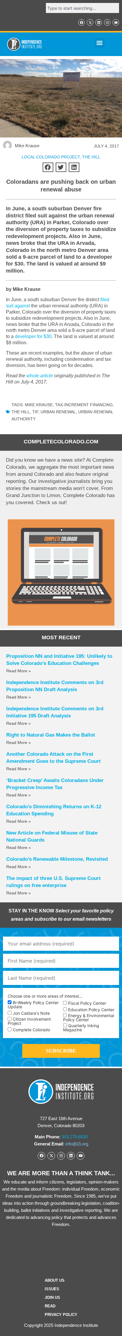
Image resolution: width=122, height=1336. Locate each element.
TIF (35, 411)
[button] (100, 43)
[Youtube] (116, 22)
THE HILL (91, 157)
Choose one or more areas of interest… (45, 996)
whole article (39, 375)
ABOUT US (55, 1280)
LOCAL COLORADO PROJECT (51, 157)
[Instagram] (107, 22)
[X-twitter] (90, 22)
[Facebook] (81, 22)
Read (50, 1306)
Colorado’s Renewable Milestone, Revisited (57, 859)
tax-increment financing (84, 404)
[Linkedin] (98, 22)
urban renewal (58, 411)
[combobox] (82, 8)
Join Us (52, 1297)
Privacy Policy (61, 1314)
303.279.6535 (75, 1136)
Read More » (18, 670)
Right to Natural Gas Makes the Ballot (50, 735)
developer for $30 (33, 336)
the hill (21, 411)
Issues (52, 1289)
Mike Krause (39, 404)
